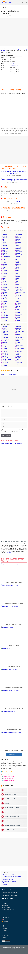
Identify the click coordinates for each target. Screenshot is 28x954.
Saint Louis (19, 290)
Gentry (4, 290)
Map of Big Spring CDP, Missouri (14, 603)
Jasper (4, 307)
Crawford (5, 275)
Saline (17, 293)
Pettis (17, 267)
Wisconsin (19, 362)
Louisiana (5, 354)
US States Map (5, 905)
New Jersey (19, 332)
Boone (4, 247)
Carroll (4, 258)
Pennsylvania (19, 345)
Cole (4, 272)
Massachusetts (7, 359)
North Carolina (20, 337)
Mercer (18, 244)
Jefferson (5, 309)
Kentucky (5, 353)
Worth (18, 318)
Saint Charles (19, 286)
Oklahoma (18, 342)
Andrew (5, 234)
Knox (4, 312)
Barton (4, 240)
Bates (4, 242)
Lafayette (5, 315)
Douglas (5, 284)
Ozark (17, 262)
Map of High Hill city (14, 645)
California (5, 332)
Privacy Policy (5, 930)
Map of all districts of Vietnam (11, 790)
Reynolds (18, 283)
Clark (4, 267)
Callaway (5, 253)
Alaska (4, 328)
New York (18, 336)
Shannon (18, 300)
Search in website (6, 935)
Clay (4, 268)
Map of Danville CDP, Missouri (14, 624)
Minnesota (5, 362)
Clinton (5, 270)
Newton (18, 256)
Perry (17, 265)
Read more (8, 552)
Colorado (5, 334)
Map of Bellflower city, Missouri (14, 582)
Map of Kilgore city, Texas (10, 798)
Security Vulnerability (6, 933)
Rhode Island (19, 347)
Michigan (5, 361)
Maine (4, 356)
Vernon (18, 311)
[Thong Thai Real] (6, 2)
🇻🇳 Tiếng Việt (5, 921)
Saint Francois (20, 289)
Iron (4, 304)
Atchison (5, 236)
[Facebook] (3, 898)
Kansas (5, 351)
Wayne (18, 315)
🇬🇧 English (4, 919)
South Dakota (19, 350)
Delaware (5, 337)
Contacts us (4, 928)
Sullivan (18, 306)
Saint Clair (18, 287)
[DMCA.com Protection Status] (6, 941)
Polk (17, 273)
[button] (22, 2)
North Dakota (19, 339)
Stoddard (18, 303)
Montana (18, 326)
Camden (5, 254)
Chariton (5, 264)
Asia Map (6, 803)
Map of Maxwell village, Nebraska (12, 825)
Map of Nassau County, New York (12, 821)
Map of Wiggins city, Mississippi (11, 816)
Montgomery (19, 251)
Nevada (18, 329)
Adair (4, 233)
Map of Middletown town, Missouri (14, 708)
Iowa (4, 350)
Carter (4, 259)
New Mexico (19, 334)
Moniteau (18, 248)
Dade (4, 276)
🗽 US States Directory (8, 776)
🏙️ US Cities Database (8, 780)
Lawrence (5, 317)
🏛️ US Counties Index (7, 778)
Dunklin (5, 286)
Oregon (18, 259)
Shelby (18, 301)
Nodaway (18, 258)
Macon (18, 236)
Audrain (5, 237)
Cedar (4, 262)
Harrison (5, 295)
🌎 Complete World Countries (8, 771)
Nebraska (18, 328)
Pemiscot (18, 264)
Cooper (5, 273)
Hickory (5, 298)
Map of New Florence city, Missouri (14, 750)
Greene (5, 292)
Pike (17, 270)
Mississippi (19, 247)
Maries (18, 239)
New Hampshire (20, 331)
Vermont (18, 356)
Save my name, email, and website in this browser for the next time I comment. (13, 430)
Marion (18, 240)
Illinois (4, 347)
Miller (17, 245)
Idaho (4, 345)
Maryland (5, 357)
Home (2, 6)
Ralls (17, 278)
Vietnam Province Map (7, 911)
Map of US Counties (6, 907)
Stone (17, 304)
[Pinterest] (12, 898)
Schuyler (18, 295)
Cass (4, 261)
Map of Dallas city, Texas (10, 794)
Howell (4, 303)
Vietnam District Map (6, 912)
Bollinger (5, 245)
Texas (17, 309)
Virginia (18, 357)
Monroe (18, 250)
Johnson (5, 311)
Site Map (4, 937)
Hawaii (4, 343)
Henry (4, 297)
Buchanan (5, 248)
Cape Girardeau (7, 256)
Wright (18, 320)
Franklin (5, 287)
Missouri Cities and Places (9, 374)
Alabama (5, 326)
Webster (18, 317)
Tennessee (19, 351)
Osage (18, 261)
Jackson (5, 306)
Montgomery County (21, 49)
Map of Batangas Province (10, 812)
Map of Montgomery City (14, 729)
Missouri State (9, 230)
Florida (4, 340)
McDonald (18, 242)
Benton (5, 244)
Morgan (18, 253)
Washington (19, 314)
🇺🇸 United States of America (8, 774)
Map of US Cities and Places (11, 6)
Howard (5, 301)
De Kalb (5, 281)
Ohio (17, 340)
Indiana (5, 348)
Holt (4, 300)
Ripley (17, 284)
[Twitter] (5, 898)
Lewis (4, 318)
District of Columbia (8, 339)
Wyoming (18, 364)
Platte (17, 272)
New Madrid (19, 254)
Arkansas (5, 331)
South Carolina (20, 348)
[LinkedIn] (10, 898)
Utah (17, 354)
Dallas (4, 278)
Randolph (18, 279)
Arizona (5, 329)
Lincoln (5, 320)
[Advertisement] (14, 32)
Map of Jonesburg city (14, 666)
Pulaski (18, 275)
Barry (4, 239)
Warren (18, 312)
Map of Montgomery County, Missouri (13, 542)
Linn (17, 233)
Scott (17, 298)
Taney (17, 307)
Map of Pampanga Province (11, 829)
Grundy (5, 293)
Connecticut (6, 336)
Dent (4, 283)
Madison (18, 237)
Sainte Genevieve (20, 292)
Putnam (18, 276)
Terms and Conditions (6, 932)
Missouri (3, 50)
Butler (4, 250)
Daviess (5, 279)
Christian (5, 265)
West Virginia (19, 361)
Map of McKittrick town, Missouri (14, 687)
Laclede (5, 314)
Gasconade (6, 289)
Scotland (18, 297)
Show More (12, 755)
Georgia (5, 342)
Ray (17, 281)
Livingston (19, 234)
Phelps (18, 268)
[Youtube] (8, 898)
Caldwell (5, 251)
